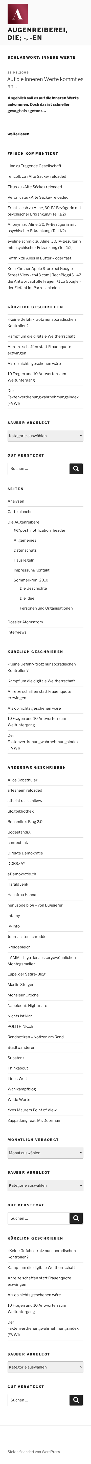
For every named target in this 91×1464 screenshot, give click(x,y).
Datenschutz (25, 550)
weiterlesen (18, 134)
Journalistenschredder (28, 936)
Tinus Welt (17, 1078)
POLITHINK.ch (20, 1026)
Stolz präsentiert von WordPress (34, 1451)
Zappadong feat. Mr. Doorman (34, 1120)
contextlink (18, 842)
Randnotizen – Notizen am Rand (36, 1037)
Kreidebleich (19, 947)
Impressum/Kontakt (32, 570)
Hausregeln (24, 560)
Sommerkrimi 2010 (31, 580)
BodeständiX (19, 832)
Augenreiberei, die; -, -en (38, 33)
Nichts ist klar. (20, 1016)
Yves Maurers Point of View (32, 1110)
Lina (11, 166)
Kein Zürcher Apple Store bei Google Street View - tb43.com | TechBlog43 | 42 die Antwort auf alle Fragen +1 (44, 275)
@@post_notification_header (39, 530)
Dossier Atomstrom (25, 622)
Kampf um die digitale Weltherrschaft (41, 336)
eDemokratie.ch (22, 874)
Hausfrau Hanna (22, 894)
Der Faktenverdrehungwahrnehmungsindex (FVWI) (43, 397)
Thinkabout (18, 1068)
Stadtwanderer (21, 1047)
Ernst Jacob (18, 208)
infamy (14, 915)
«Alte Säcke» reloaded (46, 176)
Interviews (17, 632)
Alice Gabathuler (22, 780)
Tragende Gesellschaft (41, 166)
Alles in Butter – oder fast (48, 258)
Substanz (16, 1058)
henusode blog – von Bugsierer (35, 905)
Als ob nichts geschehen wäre (34, 363)
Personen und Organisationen (46, 608)
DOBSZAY (16, 863)
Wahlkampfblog (22, 1089)
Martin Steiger (21, 984)
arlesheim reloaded (25, 790)
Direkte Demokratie (25, 853)
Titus (12, 187)
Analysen (16, 501)
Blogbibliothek (21, 811)
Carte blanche (20, 511)
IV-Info (14, 926)
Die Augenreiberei (24, 522)
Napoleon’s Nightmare (27, 1005)
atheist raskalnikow (25, 801)
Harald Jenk (18, 884)
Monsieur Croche (23, 995)
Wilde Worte (19, 1099)
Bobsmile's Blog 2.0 (25, 821)
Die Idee (27, 598)
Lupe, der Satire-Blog (27, 974)
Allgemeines (25, 540)
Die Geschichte (33, 588)
